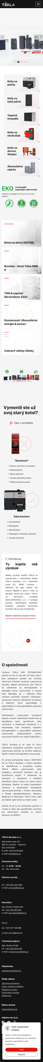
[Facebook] (3, 1022)
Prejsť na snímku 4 (28, 62)
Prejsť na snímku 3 (25, 62)
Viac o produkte (23, 422)
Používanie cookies (10, 992)
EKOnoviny (6, 995)
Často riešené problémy (12, 986)
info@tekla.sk (14, 854)
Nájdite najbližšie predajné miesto (20, 615)
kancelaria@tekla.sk (17, 913)
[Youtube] (9, 1022)
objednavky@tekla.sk (11, 971)
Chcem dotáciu (11, 44)
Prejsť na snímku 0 (15, 62)
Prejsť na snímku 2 (21, 62)
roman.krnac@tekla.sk (18, 952)
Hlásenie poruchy (9, 989)
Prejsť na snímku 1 (18, 62)
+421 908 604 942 (13, 948)
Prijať (22, 1050)
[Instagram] (15, 1022)
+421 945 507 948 (13, 885)
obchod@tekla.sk (16, 888)
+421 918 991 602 (13, 910)
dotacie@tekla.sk (9, 1009)
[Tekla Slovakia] (8, 4)
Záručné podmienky (11, 983)
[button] (35, 37)
